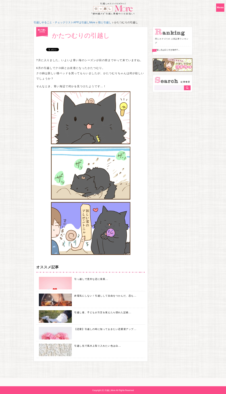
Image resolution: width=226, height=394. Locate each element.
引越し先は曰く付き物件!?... (167, 49)
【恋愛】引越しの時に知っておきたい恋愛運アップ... (105, 329)
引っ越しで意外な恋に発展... (91, 279)
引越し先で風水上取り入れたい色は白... (97, 345)
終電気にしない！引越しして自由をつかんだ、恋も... (105, 295)
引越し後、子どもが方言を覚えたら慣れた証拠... (102, 312)
